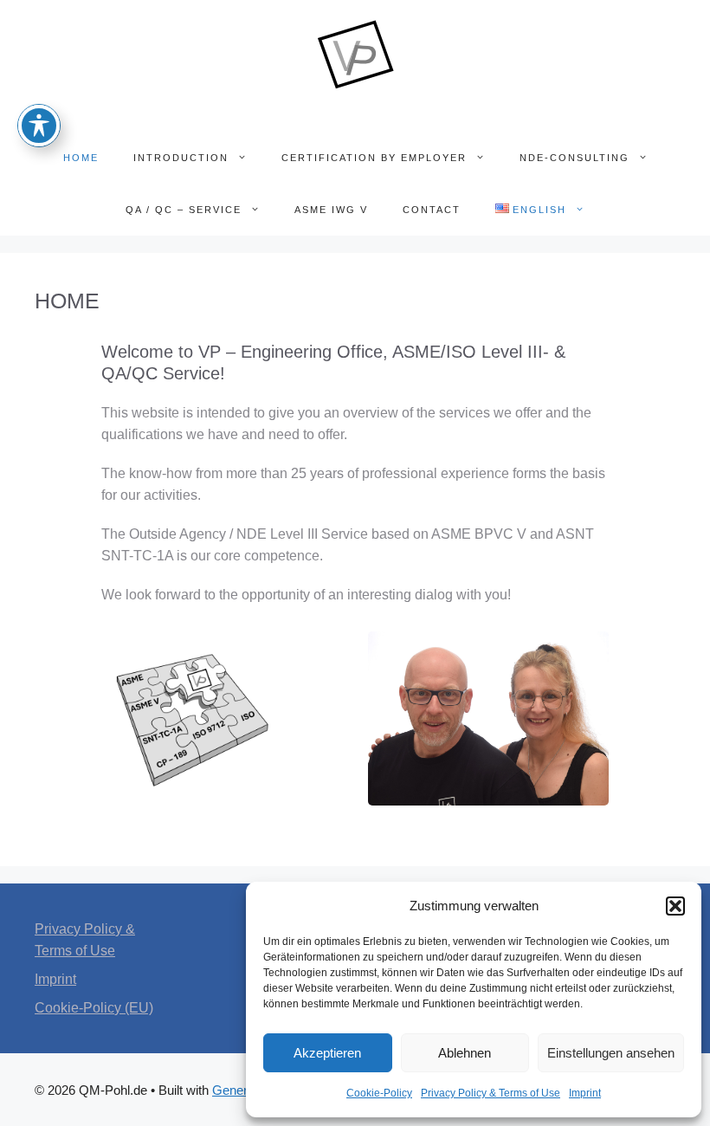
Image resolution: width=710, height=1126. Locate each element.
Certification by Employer (374, 157)
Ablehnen (464, 1052)
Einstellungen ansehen (610, 1052)
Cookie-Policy (379, 1093)
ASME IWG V (331, 209)
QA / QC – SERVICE (184, 209)
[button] (675, 906)
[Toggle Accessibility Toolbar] (39, 125)
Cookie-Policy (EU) (94, 1007)
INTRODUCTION (181, 157)
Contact (432, 209)
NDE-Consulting (574, 157)
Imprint (585, 1093)
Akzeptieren (327, 1052)
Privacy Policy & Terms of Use (490, 1093)
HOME (81, 157)
